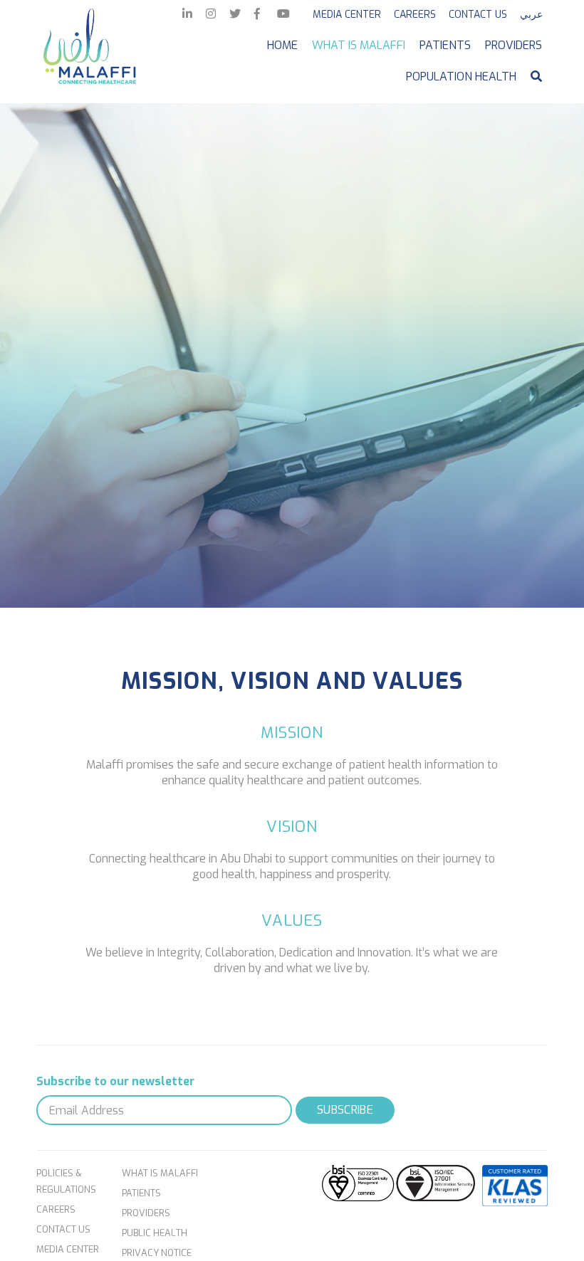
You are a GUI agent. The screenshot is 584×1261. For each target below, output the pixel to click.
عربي (531, 14)
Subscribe (345, 1109)
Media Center (347, 14)
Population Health (461, 76)
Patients (445, 45)
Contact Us (478, 14)
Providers (513, 45)
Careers (415, 14)
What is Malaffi (358, 45)
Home (282, 45)
